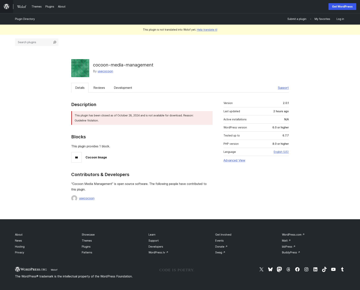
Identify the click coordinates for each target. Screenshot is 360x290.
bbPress (289, 246)
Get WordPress (342, 6)
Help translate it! (207, 29)
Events (219, 240)
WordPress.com (293, 234)
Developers (155, 246)
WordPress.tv (158, 252)
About (18, 234)
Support (283, 88)
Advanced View (234, 160)
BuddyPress (291, 252)
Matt (286, 240)
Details (80, 88)
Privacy (19, 252)
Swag (220, 252)
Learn (151, 234)
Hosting (20, 246)
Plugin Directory (25, 18)
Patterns (87, 252)
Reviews (99, 88)
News (18, 240)
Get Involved (223, 234)
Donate (221, 246)
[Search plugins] (54, 42)
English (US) (281, 151)
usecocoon (105, 71)
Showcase (88, 234)
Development (123, 88)
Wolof (54, 269)
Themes (87, 240)
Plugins (86, 246)
